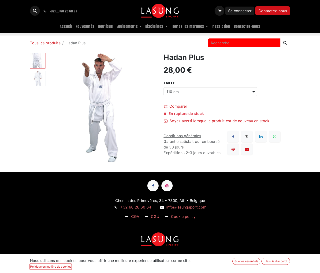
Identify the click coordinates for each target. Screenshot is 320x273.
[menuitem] (66, 26)
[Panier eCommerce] (219, 11)
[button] (35, 11)
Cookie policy (183, 216)
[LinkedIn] (261, 136)
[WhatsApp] (274, 136)
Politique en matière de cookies (50, 266)
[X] (247, 136)
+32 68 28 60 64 (135, 207)
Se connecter (240, 10)
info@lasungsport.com (186, 207)
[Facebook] (233, 136)
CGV (135, 216)
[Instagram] (167, 185)
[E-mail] (247, 149)
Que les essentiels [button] (246, 261)
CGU (155, 216)
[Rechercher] (285, 42)
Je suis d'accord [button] (276, 261)
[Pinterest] (233, 149)
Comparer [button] (178, 106)
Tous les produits (45, 43)
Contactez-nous (272, 10)
